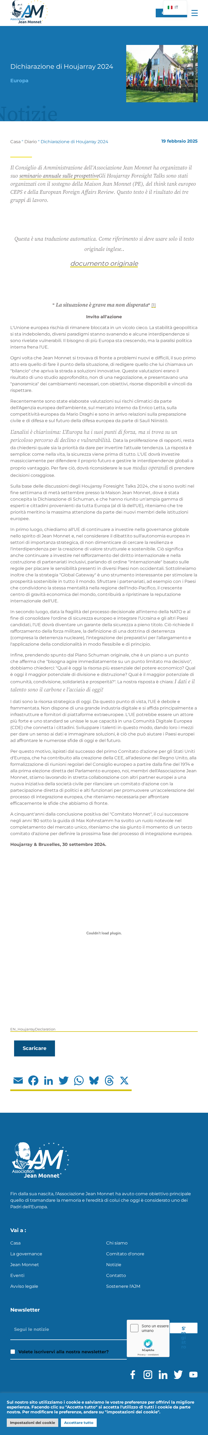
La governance (26, 1253)
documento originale (104, 263)
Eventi (17, 1275)
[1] (153, 305)
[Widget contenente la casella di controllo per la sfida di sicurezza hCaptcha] (148, 1338)
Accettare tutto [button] (78, 1422)
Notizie (113, 1264)
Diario (30, 141)
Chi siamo (117, 1243)
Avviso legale (24, 1286)
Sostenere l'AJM (123, 1286)
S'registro (183, 1329)
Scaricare (34, 1048)
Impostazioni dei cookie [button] (32, 1422)
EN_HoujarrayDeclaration (33, 1029)
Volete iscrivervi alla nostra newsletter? (63, 1351)
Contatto (116, 1275)
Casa (15, 141)
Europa (19, 81)
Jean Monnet (24, 1264)
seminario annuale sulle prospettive (59, 176)
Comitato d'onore (125, 1253)
